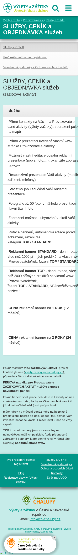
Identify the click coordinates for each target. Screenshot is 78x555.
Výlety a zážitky (11, 20)
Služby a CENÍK (55, 20)
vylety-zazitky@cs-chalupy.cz (44, 372)
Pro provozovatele (33, 20)
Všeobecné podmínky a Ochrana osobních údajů (35, 67)
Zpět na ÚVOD (57, 477)
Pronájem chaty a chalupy (20, 529)
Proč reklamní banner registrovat (25, 57)
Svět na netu (46, 531)
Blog (21, 473)
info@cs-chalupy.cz (45, 519)
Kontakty (57, 473)
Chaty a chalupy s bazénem (48, 529)
